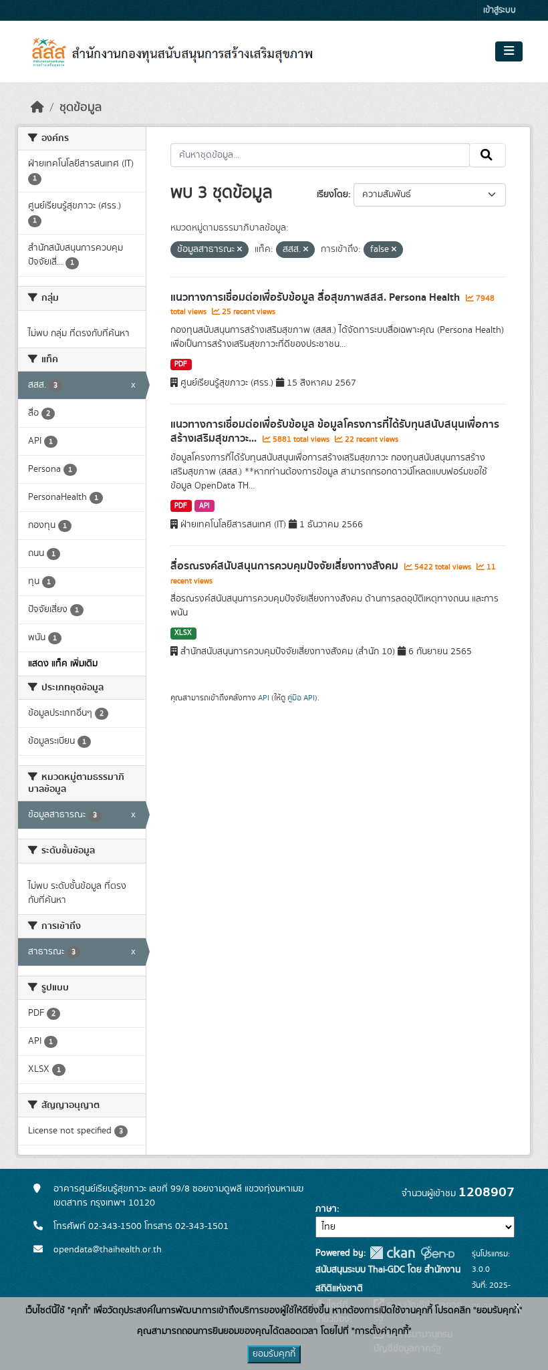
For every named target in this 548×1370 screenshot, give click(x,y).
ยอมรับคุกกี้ (274, 1354)
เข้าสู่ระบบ (499, 10)
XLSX (183, 633)
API (204, 506)
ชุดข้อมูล (80, 107)
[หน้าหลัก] (37, 107)
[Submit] (487, 155)
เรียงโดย (332, 194)
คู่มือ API (301, 698)
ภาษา (326, 1209)
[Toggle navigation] (509, 51)
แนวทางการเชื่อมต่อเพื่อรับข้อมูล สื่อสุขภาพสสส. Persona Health (316, 297)
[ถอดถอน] (239, 250)
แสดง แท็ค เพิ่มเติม (63, 663)
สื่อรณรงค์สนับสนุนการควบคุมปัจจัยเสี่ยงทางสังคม (285, 566)
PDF (180, 364)
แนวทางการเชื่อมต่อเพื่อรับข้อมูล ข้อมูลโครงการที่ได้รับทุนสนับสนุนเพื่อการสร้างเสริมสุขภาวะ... (334, 431)
